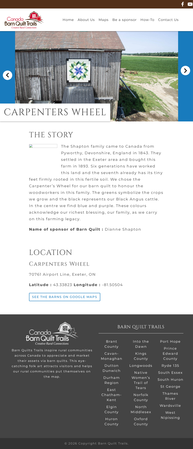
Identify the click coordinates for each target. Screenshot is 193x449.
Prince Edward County (170, 353)
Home (68, 20)
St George (170, 387)
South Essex (170, 373)
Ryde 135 (170, 366)
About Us (86, 20)
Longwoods (140, 366)
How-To (147, 20)
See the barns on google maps (64, 297)
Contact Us (168, 20)
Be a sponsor (124, 20)
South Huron (170, 380)
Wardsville (170, 406)
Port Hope (170, 341)
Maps (104, 20)
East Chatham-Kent (111, 395)
